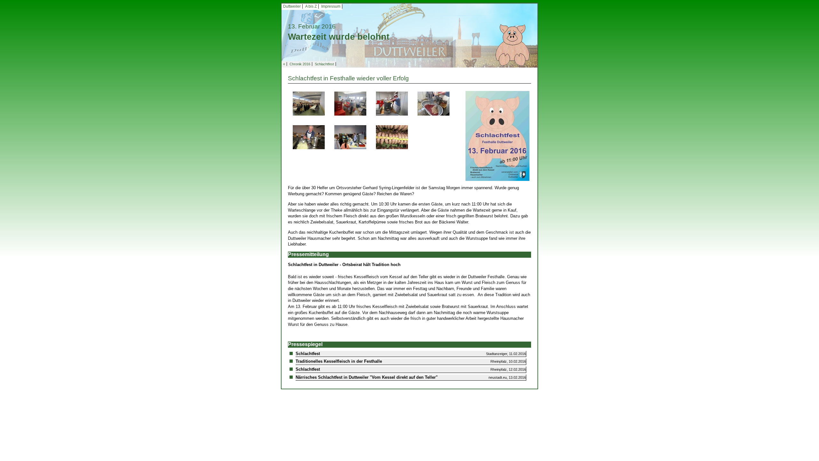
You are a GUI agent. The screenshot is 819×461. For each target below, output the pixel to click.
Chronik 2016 (300, 64)
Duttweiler (292, 6)
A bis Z (311, 6)
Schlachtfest (324, 64)
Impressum (330, 6)
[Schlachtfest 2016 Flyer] (497, 135)
